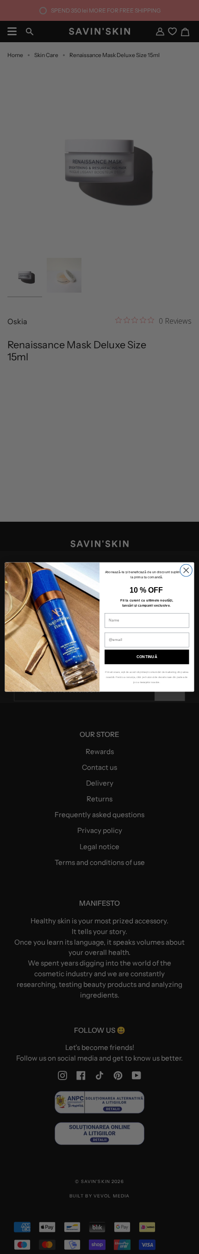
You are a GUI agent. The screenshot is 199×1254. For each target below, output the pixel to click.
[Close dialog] (186, 570)
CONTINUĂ (147, 657)
